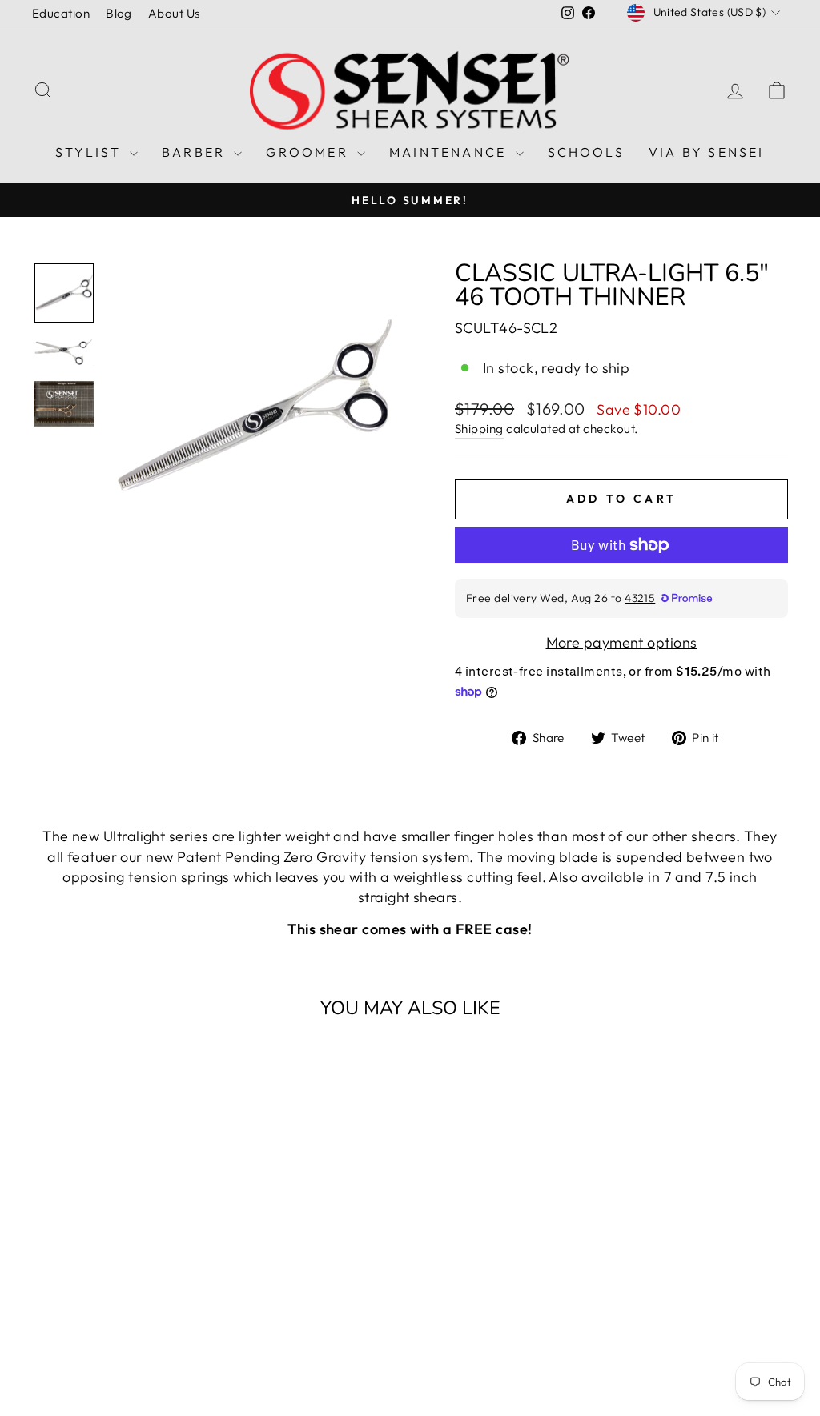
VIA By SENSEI (707, 152)
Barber (196, 152)
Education (61, 13)
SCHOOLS (586, 152)
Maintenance (450, 152)
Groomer (309, 152)
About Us (174, 13)
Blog (119, 13)
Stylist (90, 152)
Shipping (479, 428)
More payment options (621, 642)
